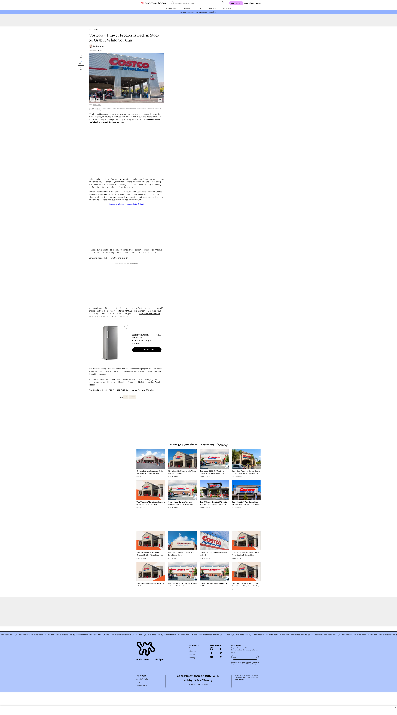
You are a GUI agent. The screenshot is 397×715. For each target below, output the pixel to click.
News (96, 29)
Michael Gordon (97, 104)
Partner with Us (141, 685)
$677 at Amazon (147, 349)
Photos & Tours (171, 8)
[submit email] (256, 657)
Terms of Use (240, 664)
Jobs (138, 682)
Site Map (192, 657)
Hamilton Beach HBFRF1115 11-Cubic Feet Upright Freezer (119, 390)
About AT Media (142, 679)
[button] (160, 100)
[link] (150, 472)
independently (95, 108)
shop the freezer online (149, 313)
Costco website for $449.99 (119, 311)
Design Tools (212, 8)
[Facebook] (211, 652)
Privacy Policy (251, 664)
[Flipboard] (221, 657)
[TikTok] (221, 648)
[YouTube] (211, 657)
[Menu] (137, 3)
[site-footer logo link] (141, 676)
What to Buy (226, 8)
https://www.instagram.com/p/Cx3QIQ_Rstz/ (126, 204)
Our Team (192, 648)
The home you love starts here (33, 634)
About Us (192, 651)
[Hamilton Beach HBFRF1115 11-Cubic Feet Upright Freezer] (110, 342)
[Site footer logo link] (161, 650)
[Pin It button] (98, 100)
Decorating (186, 8)
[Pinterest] (221, 652)
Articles (199, 8)
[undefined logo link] (153, 3)
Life (90, 29)
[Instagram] (211, 648)
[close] (395, 707)
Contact (192, 654)
